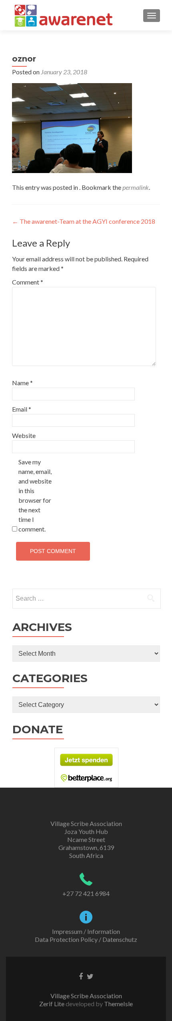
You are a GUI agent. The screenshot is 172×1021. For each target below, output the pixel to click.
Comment (27, 282)
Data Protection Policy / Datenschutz (86, 939)
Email (21, 409)
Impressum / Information (86, 931)
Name (22, 382)
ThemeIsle (118, 1003)
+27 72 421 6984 (86, 893)
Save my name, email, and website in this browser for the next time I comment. (35, 495)
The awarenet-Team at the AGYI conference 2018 (83, 221)
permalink (135, 187)
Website (24, 435)
